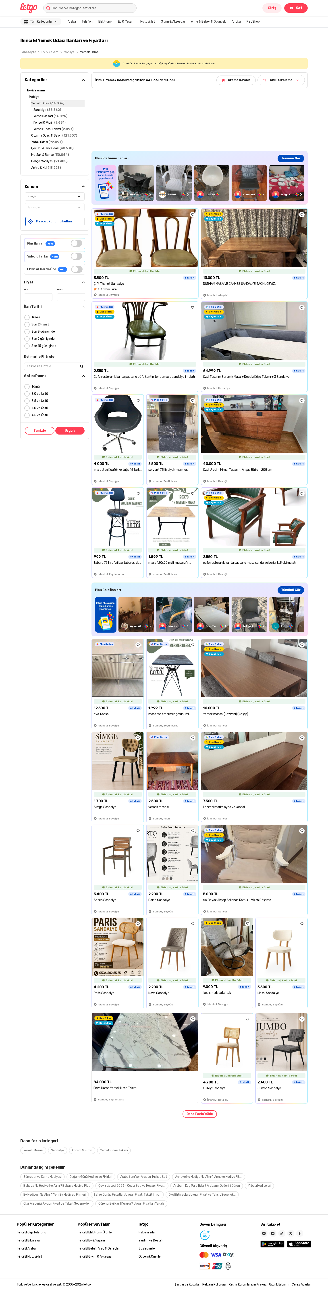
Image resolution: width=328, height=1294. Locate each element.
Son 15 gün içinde (43, 346)
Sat (299, 8)
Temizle (39, 431)
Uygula (70, 431)
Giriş (272, 8)
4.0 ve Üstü (39, 408)
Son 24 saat (40, 324)
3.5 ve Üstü (39, 401)
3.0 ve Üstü (39, 394)
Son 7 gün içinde (43, 339)
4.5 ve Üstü (39, 415)
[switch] (76, 243)
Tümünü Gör (291, 158)
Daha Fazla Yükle (200, 1114)
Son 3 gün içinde (43, 332)
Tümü (35, 317)
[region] (199, 183)
